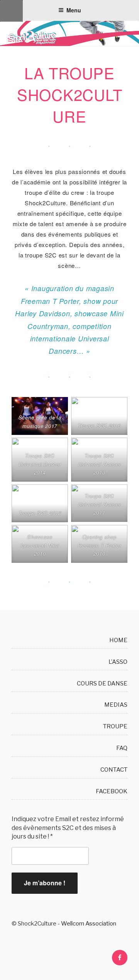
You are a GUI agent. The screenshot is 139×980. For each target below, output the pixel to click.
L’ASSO (117, 661)
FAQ (121, 748)
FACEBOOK (111, 791)
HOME (118, 640)
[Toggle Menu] (11, 11)
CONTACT (113, 769)
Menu (73, 10)
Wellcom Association (88, 923)
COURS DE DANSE (102, 683)
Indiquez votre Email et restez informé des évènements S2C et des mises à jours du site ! (68, 827)
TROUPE (115, 726)
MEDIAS (115, 704)
